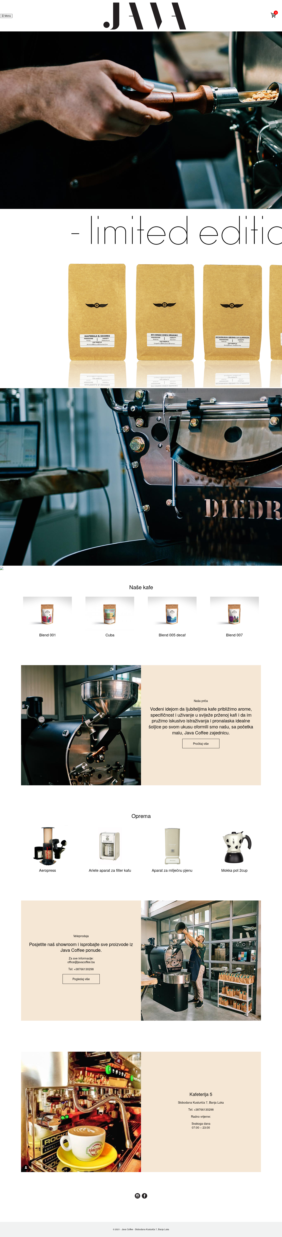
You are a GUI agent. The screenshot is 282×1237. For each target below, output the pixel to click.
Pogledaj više (81, 979)
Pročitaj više (201, 743)
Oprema (141, 815)
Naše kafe (141, 587)
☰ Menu (6, 15)
